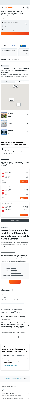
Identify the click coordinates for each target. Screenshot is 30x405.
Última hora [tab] (18, 158)
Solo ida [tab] (12, 158)
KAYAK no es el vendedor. (8, 393)
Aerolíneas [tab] (7, 251)
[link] (15, 282)
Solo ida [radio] (7, 81)
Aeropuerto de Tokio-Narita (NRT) (11, 365)
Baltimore (10, 130)
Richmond (10, 113)
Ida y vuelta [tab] (4, 158)
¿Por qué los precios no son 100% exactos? (12, 398)
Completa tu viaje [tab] (20, 355)
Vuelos (13, 378)
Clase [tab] (12, 355)
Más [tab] (22, 251)
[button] (2, 7)
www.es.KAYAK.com (6, 378)
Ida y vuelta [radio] (22, 81)
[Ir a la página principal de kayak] (9, 7)
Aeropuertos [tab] (6, 355)
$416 (2, 11)
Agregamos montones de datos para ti (11, 395)
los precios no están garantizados (8, 389)
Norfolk (10, 122)
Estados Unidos (19, 378)
